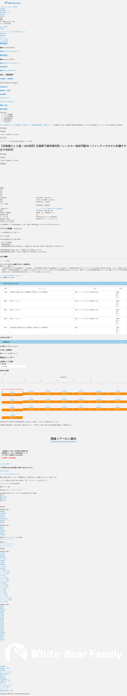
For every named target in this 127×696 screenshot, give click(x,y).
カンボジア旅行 (4, 587)
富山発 (2, 617)
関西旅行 (2, 522)
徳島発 (2, 627)
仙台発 (2, 638)
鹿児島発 (2, 632)
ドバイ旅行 (3, 592)
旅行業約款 (3, 109)
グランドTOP (4, 39)
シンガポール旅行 (5, 572)
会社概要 (3, 94)
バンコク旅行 (4, 577)
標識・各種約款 (4, 674)
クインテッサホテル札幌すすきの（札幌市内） (49, 208)
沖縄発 (2, 634)
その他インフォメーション (9, 346)
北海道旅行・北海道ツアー (22, 125)
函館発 (2, 636)
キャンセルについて (6, 685)
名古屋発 (2, 531)
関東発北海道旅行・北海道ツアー (42, 125)
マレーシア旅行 (4, 574)
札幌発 (2, 614)
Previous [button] (3, 163)
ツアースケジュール (10, 283)
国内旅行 (2, 14)
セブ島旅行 (3, 583)
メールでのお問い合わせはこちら (10, 474)
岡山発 (2, 621)
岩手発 (2, 640)
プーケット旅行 (4, 579)
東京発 (2, 527)
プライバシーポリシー (7, 102)
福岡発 (2, 533)
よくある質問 (4, 41)
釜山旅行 (2, 568)
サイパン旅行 (4, 596)
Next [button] (2, 188)
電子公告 (2, 683)
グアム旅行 (3, 590)
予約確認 (2, 8)
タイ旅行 (2, 575)
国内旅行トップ (8, 125)
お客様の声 (3, 87)
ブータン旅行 (4, 594)
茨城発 (2, 619)
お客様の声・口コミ (6, 681)
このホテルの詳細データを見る (11, 275)
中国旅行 (2, 561)
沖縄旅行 (2, 511)
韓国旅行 (2, 564)
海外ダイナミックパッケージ (9, 63)
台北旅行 (2, 555)
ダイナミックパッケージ (7, 539)
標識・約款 (3, 105)
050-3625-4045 (4, 471)
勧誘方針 (2, 676)
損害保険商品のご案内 (6, 690)
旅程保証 (2, 677)
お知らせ (6, 342)
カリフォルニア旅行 (6, 600)
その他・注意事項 (6, 350)
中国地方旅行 (4, 519)
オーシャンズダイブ (6, 546)
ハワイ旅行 (3, 588)
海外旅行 (2, 16)
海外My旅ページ (5, 12)
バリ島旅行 (3, 570)
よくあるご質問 (4, 464)
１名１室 (3, 364)
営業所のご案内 (5, 90)
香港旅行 (2, 557)
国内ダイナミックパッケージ (9, 51)
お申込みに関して (6, 337)
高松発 (2, 625)
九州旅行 (2, 515)
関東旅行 (2, 520)
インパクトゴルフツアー (7, 544)
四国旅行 (2, 517)
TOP (1, 125)
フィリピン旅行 (4, 581)
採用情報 (2, 670)
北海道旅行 (3, 513)
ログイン (2, 37)
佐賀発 (2, 629)
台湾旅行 (2, 553)
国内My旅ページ (5, 10)
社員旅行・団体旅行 (6, 79)
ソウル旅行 (3, 566)
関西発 (2, 529)
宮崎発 (2, 630)
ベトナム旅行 (4, 585)
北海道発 (2, 534)
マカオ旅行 (3, 559)
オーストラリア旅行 (6, 598)
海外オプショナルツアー (8, 70)
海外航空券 (3, 67)
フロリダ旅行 (4, 601)
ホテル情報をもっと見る (7, 277)
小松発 (2, 615)
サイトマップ (4, 98)
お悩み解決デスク (5, 679)
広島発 (2, 623)
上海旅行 (2, 562)
